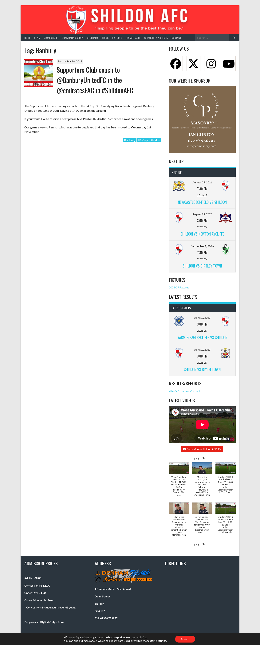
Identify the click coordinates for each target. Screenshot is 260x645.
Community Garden (72, 38)
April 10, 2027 (202, 349)
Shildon (155, 140)
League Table (133, 38)
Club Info (92, 38)
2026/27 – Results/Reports (185, 391)
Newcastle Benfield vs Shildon (202, 202)
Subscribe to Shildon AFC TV (204, 449)
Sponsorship (51, 38)
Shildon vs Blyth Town (202, 369)
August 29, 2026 (202, 214)
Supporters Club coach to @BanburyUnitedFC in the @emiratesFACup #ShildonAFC (95, 79)
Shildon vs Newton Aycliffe (202, 234)
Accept (185, 639)
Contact (176, 38)
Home (27, 38)
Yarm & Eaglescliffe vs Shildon (202, 337)
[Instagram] (211, 63)
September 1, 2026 (202, 246)
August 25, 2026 (202, 182)
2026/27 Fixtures (179, 287)
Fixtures (117, 38)
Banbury (129, 140)
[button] (205, 458)
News (37, 38)
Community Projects (156, 38)
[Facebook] (176, 63)
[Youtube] (229, 63)
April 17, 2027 (202, 317)
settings (161, 640)
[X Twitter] (193, 63)
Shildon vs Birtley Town (202, 266)
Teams (105, 38)
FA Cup (143, 140)
